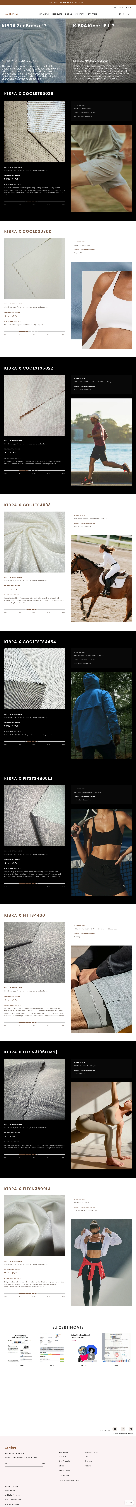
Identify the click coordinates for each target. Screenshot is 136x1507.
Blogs (61, 1466)
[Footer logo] (10, 1447)
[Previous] (6, 2)
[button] (69, 14)
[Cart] (129, 14)
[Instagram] (123, 1429)
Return (88, 1466)
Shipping (88, 1461)
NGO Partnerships (13, 1500)
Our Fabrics (64, 1475)
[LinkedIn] (131, 1429)
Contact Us (10, 1490)
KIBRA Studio (64, 1470)
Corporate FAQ (12, 1504)
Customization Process (69, 1480)
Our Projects (64, 1461)
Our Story (63, 1456)
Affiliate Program (12, 1495)
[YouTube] (114, 1429)
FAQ (87, 1456)
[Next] (130, 2)
